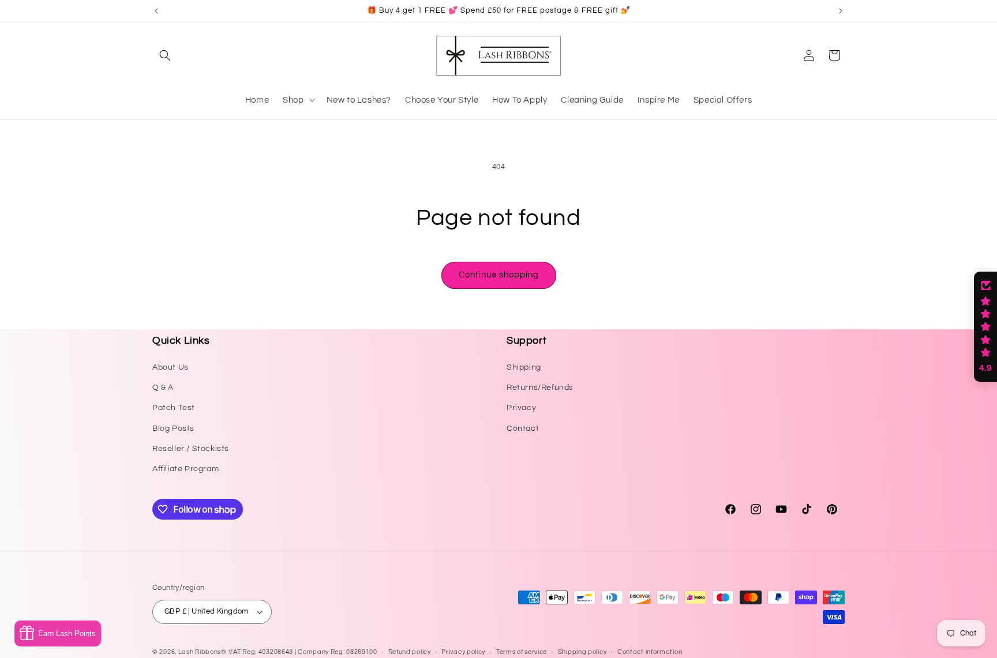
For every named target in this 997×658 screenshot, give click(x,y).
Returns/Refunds (540, 387)
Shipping (524, 367)
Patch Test (173, 408)
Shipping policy (582, 652)
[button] (165, 55)
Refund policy (409, 652)
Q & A (163, 387)
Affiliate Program (185, 469)
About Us (170, 367)
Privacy (521, 408)
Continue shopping (499, 274)
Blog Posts (173, 428)
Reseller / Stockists (190, 449)
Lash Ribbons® (202, 652)
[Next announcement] (840, 11)
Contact (523, 428)
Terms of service (521, 652)
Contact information (649, 652)
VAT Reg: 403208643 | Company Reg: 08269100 (302, 652)
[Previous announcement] (156, 11)
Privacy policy (463, 652)
